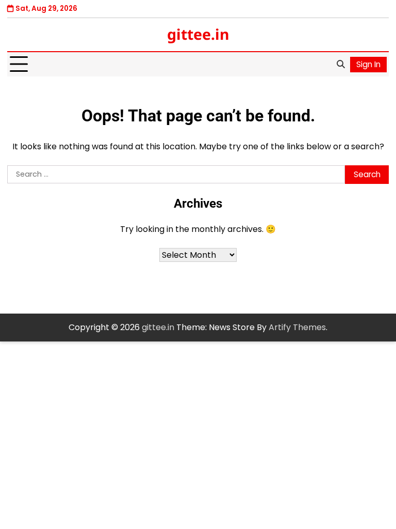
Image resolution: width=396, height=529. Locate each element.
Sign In (368, 64)
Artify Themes (297, 327)
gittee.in (198, 34)
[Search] (340, 64)
